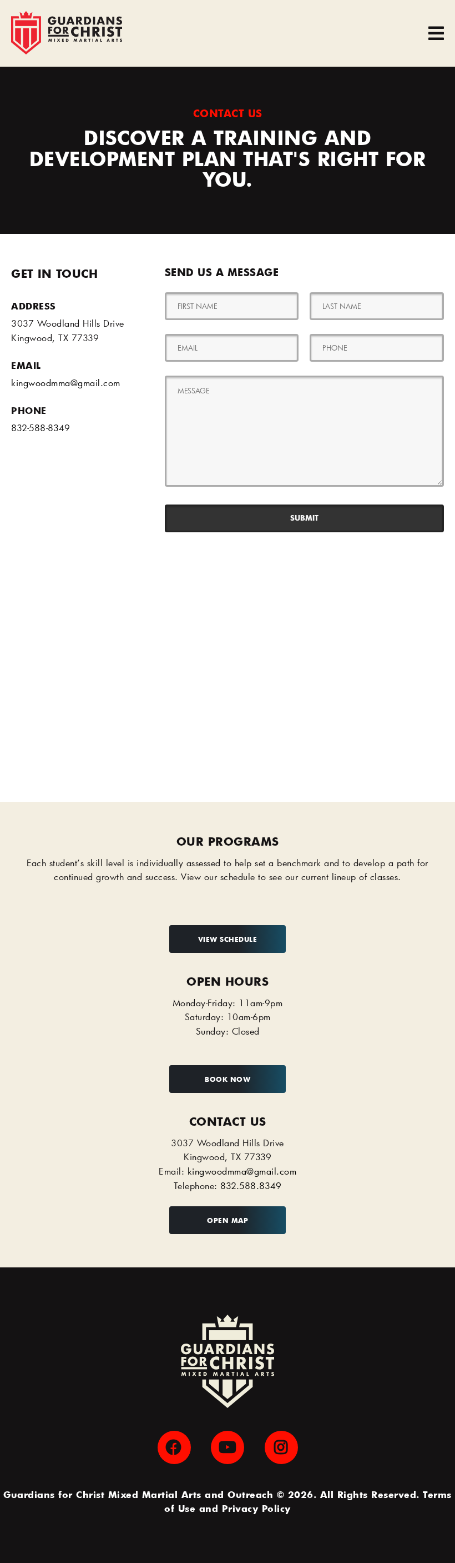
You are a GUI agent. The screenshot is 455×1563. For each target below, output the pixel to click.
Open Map (227, 1220)
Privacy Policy (256, 1508)
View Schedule (227, 939)
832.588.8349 (250, 1185)
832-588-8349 (40, 427)
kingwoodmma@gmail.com (65, 382)
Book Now (227, 1079)
